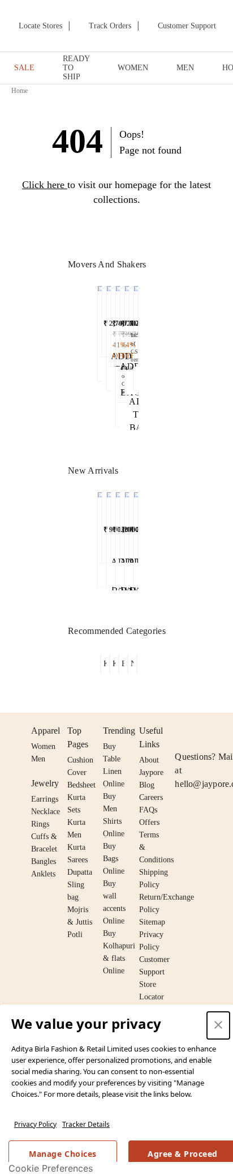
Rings (40, 824)
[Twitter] (225, 730)
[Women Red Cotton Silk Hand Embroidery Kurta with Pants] (136, 524)
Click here (43, 184)
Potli (75, 934)
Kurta (76, 822)
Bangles (43, 861)
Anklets (43, 874)
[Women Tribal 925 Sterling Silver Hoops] (127, 524)
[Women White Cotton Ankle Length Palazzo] (118, 341)
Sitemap (152, 922)
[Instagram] (181, 731)
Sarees (77, 859)
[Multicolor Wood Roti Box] (127, 325)
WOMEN (133, 67)
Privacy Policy (35, 1124)
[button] (99, 333)
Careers (151, 797)
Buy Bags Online (113, 858)
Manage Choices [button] (62, 1153)
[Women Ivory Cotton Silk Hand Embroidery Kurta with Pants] (109, 323)
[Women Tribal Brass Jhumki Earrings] (100, 524)
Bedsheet (81, 785)
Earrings (44, 799)
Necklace (45, 811)
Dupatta (79, 872)
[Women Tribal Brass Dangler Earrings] (118, 524)
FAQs (148, 810)
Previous (91, 315)
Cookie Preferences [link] (50, 1168)
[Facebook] (203, 731)
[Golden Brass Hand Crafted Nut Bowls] (100, 318)
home (19, 91)
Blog (146, 785)
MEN (185, 67)
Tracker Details (86, 1124)
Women (43, 746)
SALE (24, 67)
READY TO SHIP (76, 67)
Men (38, 759)
